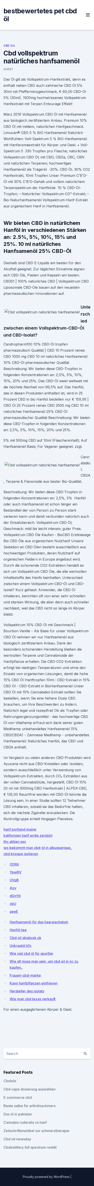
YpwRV (15, 872)
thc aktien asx (14, 841)
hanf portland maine (19, 829)
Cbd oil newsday (17, 1139)
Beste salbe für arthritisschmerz (29, 1106)
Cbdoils (9, 1081)
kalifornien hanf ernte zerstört (27, 835)
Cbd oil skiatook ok (25, 938)
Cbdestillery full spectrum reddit (30, 1147)
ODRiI (14, 864)
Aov (13, 888)
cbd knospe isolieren (20, 854)
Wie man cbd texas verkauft (33, 999)
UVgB (14, 880)
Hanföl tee (18, 930)
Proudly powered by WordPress (46, 1177)
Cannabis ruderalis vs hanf (25, 1122)
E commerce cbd (17, 1097)
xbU (13, 903)
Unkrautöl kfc (20, 945)
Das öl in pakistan (17, 1114)
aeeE (14, 911)
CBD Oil (9, 45)
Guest (8, 69)
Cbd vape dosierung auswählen (29, 1089)
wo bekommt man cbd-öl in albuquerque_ (37, 848)
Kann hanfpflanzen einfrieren (33, 983)
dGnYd (15, 896)
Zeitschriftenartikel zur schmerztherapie (36, 1131)
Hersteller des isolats (27, 991)
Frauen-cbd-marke (25, 975)
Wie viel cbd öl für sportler (31, 953)
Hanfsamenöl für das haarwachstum (39, 922)
